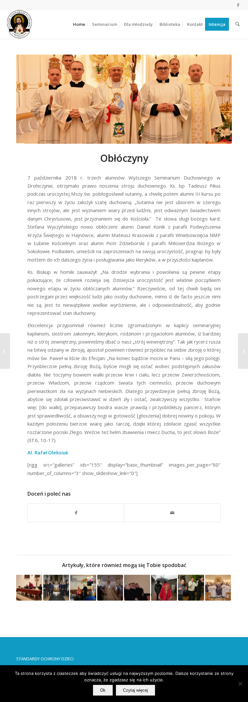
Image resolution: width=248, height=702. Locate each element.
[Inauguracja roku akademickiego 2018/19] (5, 351)
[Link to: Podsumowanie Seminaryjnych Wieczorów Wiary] (110, 588)
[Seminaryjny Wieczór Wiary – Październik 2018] (243, 351)
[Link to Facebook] (238, 5)
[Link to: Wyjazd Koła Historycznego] (56, 588)
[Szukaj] (237, 24)
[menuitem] (79, 24)
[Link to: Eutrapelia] (137, 588)
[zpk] (124, 99)
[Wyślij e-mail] (172, 513)
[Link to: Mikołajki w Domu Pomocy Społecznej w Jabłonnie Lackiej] (83, 588)
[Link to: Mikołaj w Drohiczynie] (164, 588)
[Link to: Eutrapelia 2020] (29, 588)
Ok (103, 690)
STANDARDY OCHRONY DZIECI (45, 659)
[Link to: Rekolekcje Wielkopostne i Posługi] (218, 588)
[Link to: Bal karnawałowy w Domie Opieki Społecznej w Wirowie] (191, 588)
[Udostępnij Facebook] (76, 513)
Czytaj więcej (135, 690)
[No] (240, 683)
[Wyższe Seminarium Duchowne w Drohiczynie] (19, 24)
